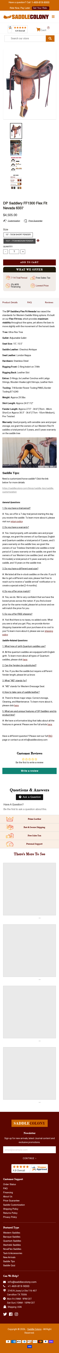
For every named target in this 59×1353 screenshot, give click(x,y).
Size (5, 229)
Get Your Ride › (40, 8)
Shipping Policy (10, 1209)
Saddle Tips (9, 1261)
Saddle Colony (34, 1329)
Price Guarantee (11, 1201)
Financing (8, 1193)
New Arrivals (9, 1257)
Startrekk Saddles (12, 1245)
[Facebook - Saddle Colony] (11, 1314)
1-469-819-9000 (40, 2)
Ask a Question (31, 797)
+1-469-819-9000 (18, 1286)
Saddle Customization (14, 1205)
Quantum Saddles (12, 1241)
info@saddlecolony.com (22, 1281)
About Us (7, 1197)
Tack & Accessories (12, 1253)
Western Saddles (11, 1233)
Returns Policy (10, 1213)
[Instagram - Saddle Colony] (16, 1314)
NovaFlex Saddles (12, 1249)
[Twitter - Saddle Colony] (5, 1314)
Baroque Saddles (11, 1237)
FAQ (29, 302)
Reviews (49, 302)
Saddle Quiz (9, 1266)
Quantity (8, 247)
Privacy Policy (10, 1217)
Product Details (9, 302)
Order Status (9, 1184)
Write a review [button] (29, 770)
